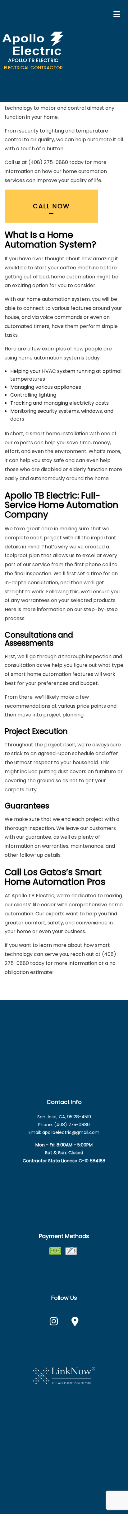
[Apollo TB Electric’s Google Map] (75, 1323)
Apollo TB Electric (33, 60)
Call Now (51, 206)
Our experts (50, 913)
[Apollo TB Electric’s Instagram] (53, 1323)
